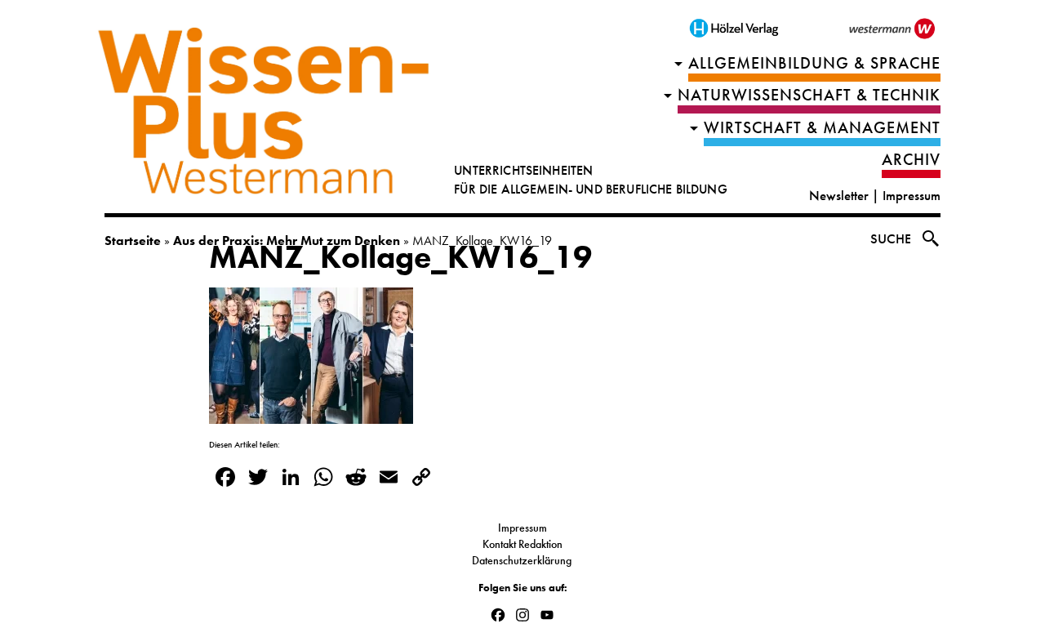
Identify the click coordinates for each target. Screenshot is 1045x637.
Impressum (911, 195)
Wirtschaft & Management (822, 128)
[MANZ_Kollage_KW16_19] (311, 413)
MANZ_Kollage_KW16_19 (400, 257)
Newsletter (839, 195)
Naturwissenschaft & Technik (809, 95)
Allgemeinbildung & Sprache (814, 63)
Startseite (132, 240)
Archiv (911, 159)
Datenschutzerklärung (523, 560)
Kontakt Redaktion (522, 544)
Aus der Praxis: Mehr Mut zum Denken (286, 240)
